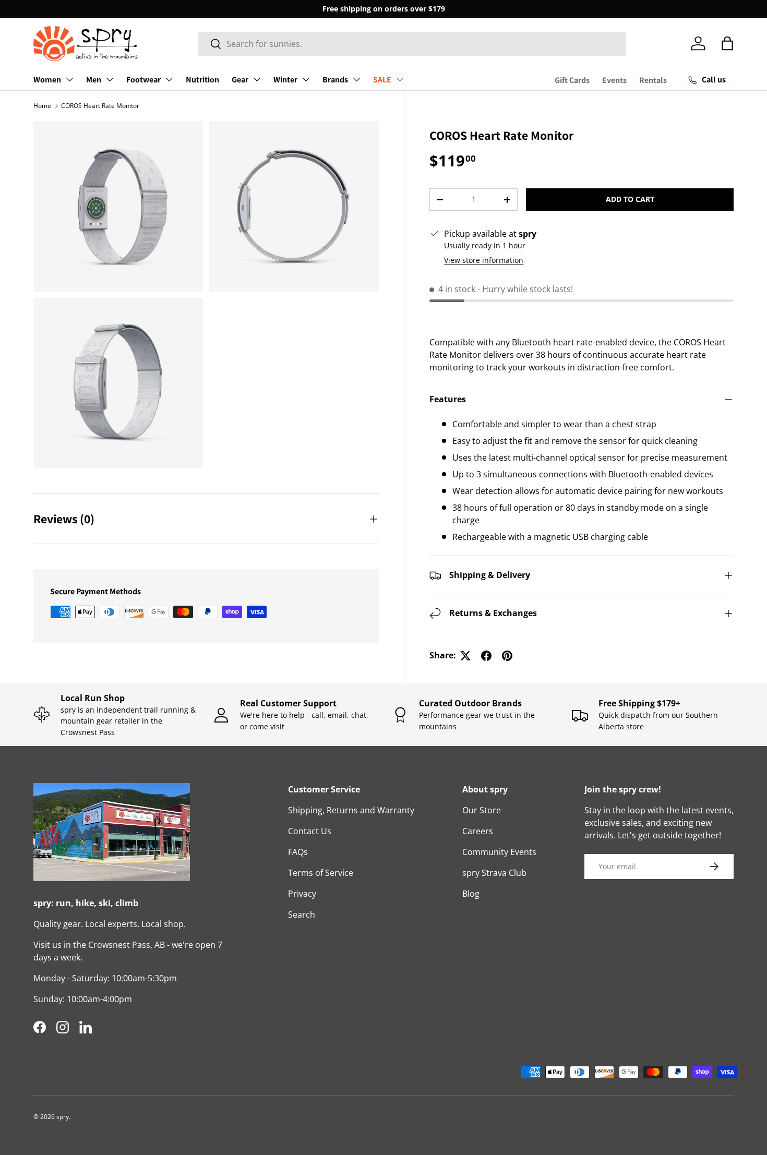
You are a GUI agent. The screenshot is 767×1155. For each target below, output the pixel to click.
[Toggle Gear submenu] (256, 79)
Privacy (302, 893)
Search (301, 914)
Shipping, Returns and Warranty (351, 810)
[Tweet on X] (465, 655)
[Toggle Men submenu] (109, 79)
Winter (285, 79)
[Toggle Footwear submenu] (169, 79)
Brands (335, 79)
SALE (382, 79)
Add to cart (630, 199)
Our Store (481, 810)
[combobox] (412, 44)
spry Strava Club (494, 873)
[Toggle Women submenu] (69, 79)
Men (93, 79)
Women (47, 79)
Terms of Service (320, 873)
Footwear (143, 79)
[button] (727, 43)
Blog (471, 893)
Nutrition (202, 79)
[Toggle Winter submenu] (305, 79)
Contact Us (309, 831)
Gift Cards (572, 80)
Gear (240, 79)
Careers (477, 831)
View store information (483, 261)
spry (62, 1116)
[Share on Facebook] (486, 655)
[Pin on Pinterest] (507, 655)
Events (614, 80)
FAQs (298, 852)
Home (42, 105)
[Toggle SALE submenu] (399, 79)
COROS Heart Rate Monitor (100, 105)
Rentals (653, 80)
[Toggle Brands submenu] (356, 79)
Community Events (499, 852)
